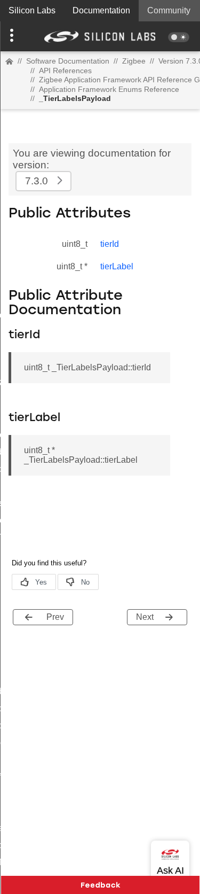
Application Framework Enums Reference (109, 89)
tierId (109, 243)
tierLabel (116, 266)
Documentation (101, 10)
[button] (15, 36)
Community (168, 10)
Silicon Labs (32, 10)
